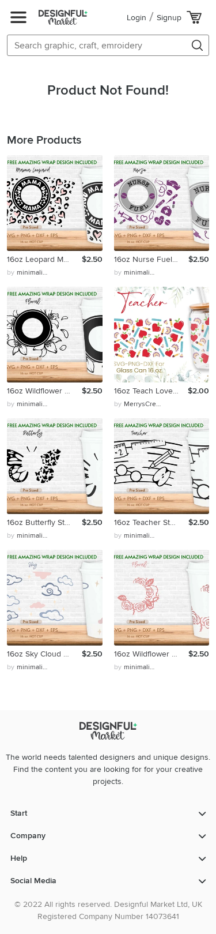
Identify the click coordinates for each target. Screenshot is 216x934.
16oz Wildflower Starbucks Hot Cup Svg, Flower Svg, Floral (44, 391)
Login (136, 17)
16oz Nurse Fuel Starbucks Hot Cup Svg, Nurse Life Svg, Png (151, 259)
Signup (169, 17)
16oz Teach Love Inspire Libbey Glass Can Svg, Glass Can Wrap (151, 391)
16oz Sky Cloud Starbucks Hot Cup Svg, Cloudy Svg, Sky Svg (44, 654)
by (29, 272)
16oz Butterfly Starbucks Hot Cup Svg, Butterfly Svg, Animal (44, 522)
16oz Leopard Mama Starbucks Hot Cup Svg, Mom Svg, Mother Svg (44, 259)
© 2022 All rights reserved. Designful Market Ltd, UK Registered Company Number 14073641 (108, 910)
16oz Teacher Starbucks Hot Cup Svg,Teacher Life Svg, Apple (151, 522)
